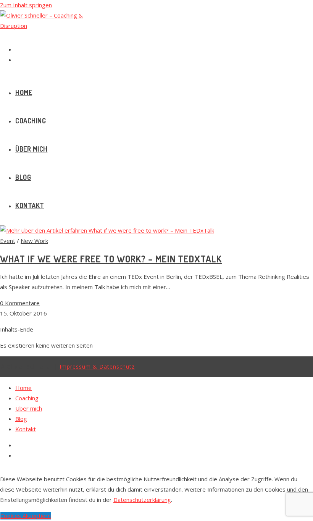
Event (7, 240)
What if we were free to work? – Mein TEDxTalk (111, 259)
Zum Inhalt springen (26, 5)
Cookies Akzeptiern (25, 515)
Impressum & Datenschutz (97, 366)
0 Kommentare (20, 303)
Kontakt (25, 429)
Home (23, 388)
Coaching (27, 398)
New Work (34, 240)
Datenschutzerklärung (142, 499)
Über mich (28, 408)
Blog (21, 418)
